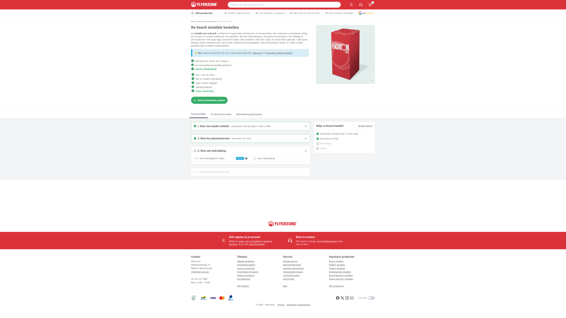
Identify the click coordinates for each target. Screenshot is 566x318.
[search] (336, 4)
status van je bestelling (250, 241)
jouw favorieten (257, 244)
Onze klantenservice (327, 241)
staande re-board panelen (279, 53)
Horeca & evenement (207, 21)
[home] (204, 4)
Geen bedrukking (266, 158)
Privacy (281, 304)
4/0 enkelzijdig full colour (212, 158)
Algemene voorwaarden (298, 304)
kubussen (257, 53)
